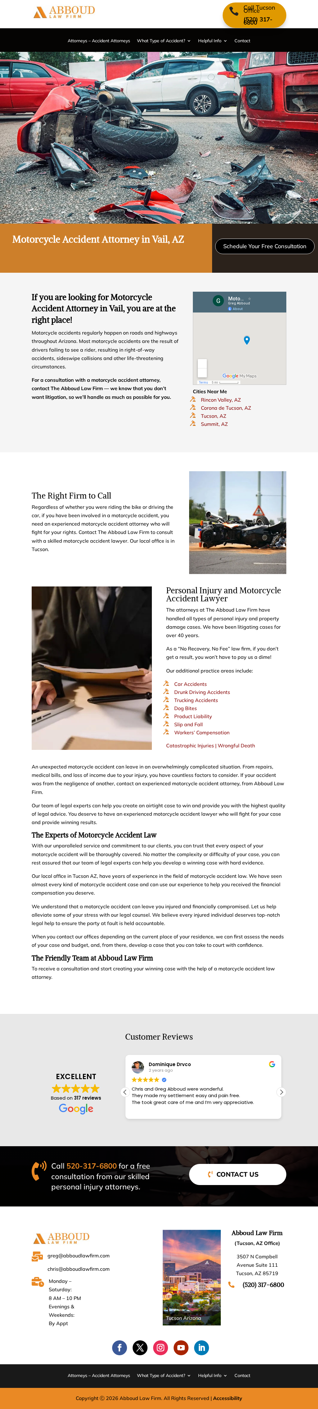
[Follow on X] (140, 1347)
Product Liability (193, 716)
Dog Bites (185, 708)
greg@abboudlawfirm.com (79, 1255)
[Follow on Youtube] (181, 1347)
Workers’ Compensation (201, 732)
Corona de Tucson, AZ (226, 408)
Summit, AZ (214, 424)
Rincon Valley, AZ (221, 400)
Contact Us (237, 1174)
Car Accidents (190, 684)
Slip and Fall (188, 724)
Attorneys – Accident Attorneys (99, 41)
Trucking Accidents (196, 700)
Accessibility (227, 1398)
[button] (281, 1092)
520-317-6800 (91, 1165)
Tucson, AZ (213, 416)
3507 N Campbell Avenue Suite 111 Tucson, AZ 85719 (257, 1264)
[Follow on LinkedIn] (201, 1347)
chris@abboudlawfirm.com (79, 1269)
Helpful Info (209, 41)
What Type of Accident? (161, 41)
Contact (242, 41)
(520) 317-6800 (257, 21)
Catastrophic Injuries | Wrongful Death (210, 745)
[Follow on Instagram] (160, 1347)
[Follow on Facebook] (119, 1347)
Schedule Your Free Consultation (265, 246)
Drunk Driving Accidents (202, 692)
